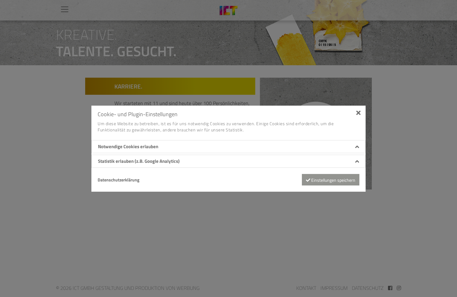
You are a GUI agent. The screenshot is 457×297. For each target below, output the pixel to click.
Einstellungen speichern (332, 180)
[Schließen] (358, 112)
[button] (228, 146)
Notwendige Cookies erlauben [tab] (128, 146)
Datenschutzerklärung (118, 179)
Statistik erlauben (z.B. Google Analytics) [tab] (139, 161)
